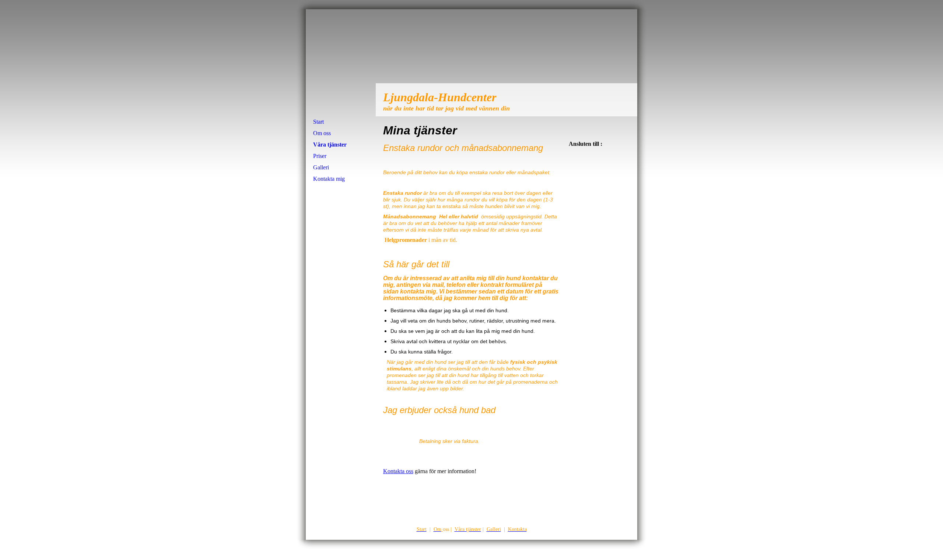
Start (318, 122)
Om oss (322, 133)
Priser (319, 156)
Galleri (321, 167)
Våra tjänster (330, 144)
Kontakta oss (398, 471)
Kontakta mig (329, 179)
